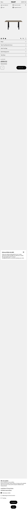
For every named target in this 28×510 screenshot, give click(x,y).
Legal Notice (3, 488)
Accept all (13, 502)
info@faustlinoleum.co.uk (7, 258)
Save (13, 507)
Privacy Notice (10, 488)
